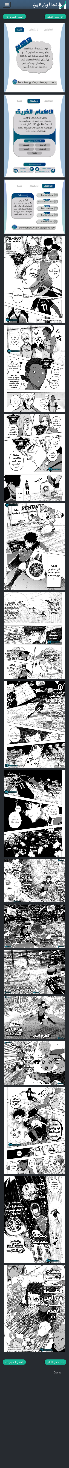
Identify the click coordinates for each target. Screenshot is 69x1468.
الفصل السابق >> (14, 16)
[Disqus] (34, 1420)
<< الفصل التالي (55, 16)
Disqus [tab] (57, 1372)
